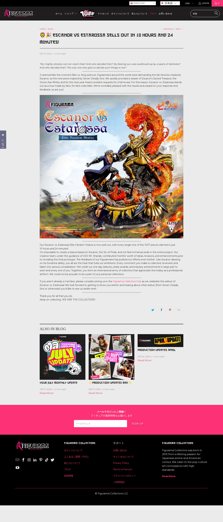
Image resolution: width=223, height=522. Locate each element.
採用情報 (68, 475)
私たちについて (72, 463)
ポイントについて (73, 450)
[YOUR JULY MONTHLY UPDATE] (62, 357)
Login (205, 3)
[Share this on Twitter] (152, 310)
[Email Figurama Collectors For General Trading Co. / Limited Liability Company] (17, 460)
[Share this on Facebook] (161, 310)
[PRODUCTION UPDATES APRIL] (160, 340)
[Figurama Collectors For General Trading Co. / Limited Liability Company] (18, 13)
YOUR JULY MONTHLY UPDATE (58, 382)
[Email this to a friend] (178, 310)
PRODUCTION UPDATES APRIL (156, 350)
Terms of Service (122, 469)
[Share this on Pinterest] (170, 310)
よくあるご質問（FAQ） (77, 456)
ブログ (67, 469)
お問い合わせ (120, 450)
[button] (170, 3)
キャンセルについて (123, 456)
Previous (168, 29)
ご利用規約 (119, 482)
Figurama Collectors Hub (127, 281)
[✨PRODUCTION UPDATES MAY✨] (111, 357)
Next (178, 29)
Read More (47, 393)
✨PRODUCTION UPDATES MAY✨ (110, 382)
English (139, 3)
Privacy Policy (121, 463)
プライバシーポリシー (124, 475)
